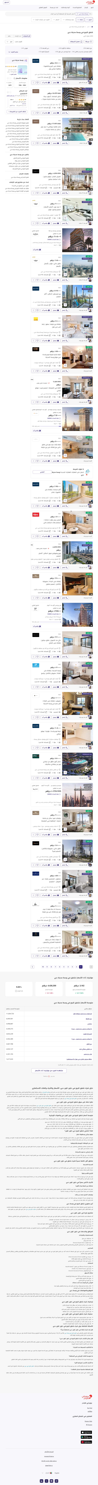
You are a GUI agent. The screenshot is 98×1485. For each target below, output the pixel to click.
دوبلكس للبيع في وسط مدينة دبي (19, 149)
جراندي (89, 1024)
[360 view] (87, 563)
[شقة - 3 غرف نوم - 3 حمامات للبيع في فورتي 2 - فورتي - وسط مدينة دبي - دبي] (62, 450)
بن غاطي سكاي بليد (85, 1049)
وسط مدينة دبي (83, 14)
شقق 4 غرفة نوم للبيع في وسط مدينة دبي (17, 136)
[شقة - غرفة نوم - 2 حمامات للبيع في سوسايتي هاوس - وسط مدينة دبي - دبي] (62, 854)
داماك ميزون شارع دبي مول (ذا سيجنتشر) (79, 1059)
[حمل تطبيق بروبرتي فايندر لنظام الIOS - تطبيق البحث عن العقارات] (86, 1432)
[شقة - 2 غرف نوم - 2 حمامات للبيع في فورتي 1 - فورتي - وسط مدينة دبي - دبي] (62, 212)
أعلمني (42, 472)
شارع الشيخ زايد (45, 1092)
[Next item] (8, 78)
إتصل (63, 82)
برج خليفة (89, 1019)
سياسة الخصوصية (49, 1456)
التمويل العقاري (43, 7)
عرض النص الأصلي (10, 96)
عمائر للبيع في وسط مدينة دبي (20, 141)
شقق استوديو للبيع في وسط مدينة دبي (18, 133)
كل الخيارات (26, 36)
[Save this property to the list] (37, 82)
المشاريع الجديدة (77, 7)
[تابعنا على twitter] (46, 1481)
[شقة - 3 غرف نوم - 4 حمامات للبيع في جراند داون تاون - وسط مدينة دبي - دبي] (62, 132)
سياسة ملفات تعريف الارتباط (49, 1461)
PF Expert (89, 1424)
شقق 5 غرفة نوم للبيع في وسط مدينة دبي (17, 144)
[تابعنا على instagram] (56, 1481)
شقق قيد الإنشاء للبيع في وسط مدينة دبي (17, 191)
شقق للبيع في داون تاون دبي (44, 1106)
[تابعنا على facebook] (51, 1481)
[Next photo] (91, 68)
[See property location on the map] (65, 77)
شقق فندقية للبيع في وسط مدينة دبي (18, 147)
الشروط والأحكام (49, 1452)
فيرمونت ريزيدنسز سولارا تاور (82, 1014)
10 (43, 967)
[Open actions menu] (33, 82)
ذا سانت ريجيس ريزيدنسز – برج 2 (82, 1029)
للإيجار (86, 7)
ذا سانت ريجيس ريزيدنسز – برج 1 (82, 1039)
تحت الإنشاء (18, 36)
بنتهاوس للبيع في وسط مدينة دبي (19, 139)
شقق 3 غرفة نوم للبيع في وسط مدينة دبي (17, 131)
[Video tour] (87, 220)
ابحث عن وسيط (54, 7)
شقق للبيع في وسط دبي (71, 1099)
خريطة (87, 41)
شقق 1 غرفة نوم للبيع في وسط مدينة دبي (17, 128)
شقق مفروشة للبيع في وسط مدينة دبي (18, 123)
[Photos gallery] (77, 68)
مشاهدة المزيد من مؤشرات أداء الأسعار (49, 1070)
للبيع (92, 7)
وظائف (90, 1411)
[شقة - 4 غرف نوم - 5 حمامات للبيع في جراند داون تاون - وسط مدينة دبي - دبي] (62, 101)
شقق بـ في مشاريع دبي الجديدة (20, 186)
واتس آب (44, 82)
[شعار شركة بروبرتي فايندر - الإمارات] (90, 2)
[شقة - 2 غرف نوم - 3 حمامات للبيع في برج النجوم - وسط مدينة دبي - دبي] (62, 914)
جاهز (9, 36)
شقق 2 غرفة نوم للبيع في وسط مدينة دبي (17, 125)
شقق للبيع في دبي (29, 1366)
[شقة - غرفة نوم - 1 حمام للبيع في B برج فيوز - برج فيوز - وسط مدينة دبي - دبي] (62, 525)
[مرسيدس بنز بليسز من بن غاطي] (62, 795)
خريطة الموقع (49, 1465)
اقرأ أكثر (24, 104)
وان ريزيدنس (88, 1054)
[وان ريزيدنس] (62, 616)
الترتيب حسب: (18, 42)
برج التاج (89, 1044)
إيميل (54, 82)
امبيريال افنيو (87, 1034)
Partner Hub (88, 1421)
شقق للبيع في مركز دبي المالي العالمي (18, 163)
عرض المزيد (14, 52)
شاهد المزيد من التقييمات (17, 111)
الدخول (6, 2)
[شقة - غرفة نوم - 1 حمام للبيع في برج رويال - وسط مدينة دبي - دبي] (62, 269)
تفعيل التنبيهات (75, 41)
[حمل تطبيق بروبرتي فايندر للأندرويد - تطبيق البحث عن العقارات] (86, 1437)
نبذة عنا (89, 1408)
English (57, 1473)
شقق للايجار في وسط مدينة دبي (20, 177)
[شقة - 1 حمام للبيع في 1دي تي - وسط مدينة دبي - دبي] (62, 884)
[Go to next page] (32, 967)
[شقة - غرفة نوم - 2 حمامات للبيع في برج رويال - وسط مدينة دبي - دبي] (62, 390)
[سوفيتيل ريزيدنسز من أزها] (62, 240)
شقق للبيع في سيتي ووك (22, 161)
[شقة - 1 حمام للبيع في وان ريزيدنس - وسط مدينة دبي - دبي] (62, 182)
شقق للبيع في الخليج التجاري (21, 158)
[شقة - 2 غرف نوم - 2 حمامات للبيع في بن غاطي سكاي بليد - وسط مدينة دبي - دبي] (62, 767)
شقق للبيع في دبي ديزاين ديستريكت (19, 166)
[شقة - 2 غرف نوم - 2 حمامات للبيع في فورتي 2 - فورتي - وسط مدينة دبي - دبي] (62, 945)
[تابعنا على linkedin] (41, 1481)
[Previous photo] (64, 68)
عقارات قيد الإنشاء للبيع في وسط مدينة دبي (17, 188)
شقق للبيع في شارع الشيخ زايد (20, 169)
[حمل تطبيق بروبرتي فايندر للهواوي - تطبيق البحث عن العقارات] (86, 1442)
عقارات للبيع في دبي (31, 1209)
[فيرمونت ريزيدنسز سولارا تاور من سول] (62, 420)
